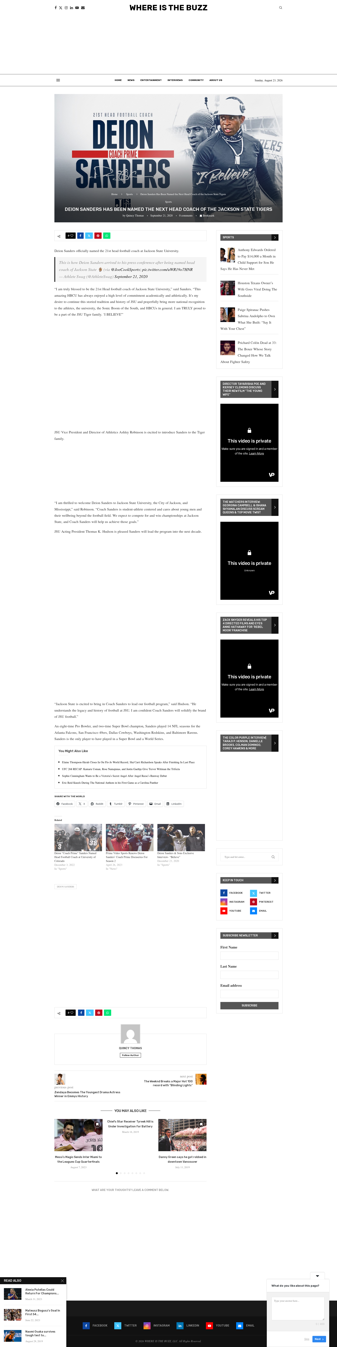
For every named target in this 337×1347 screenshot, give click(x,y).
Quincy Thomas (135, 215)
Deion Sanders (65, 886)
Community (196, 80)
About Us (215, 80)
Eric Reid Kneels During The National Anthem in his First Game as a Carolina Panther (110, 782)
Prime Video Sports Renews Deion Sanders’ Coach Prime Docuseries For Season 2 (127, 857)
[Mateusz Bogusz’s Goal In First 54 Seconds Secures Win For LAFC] (12, 1315)
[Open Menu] (58, 80)
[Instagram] (66, 8)
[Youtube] (77, 8)
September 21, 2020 (131, 276)
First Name (228, 947)
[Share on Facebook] (80, 235)
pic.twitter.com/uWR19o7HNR (167, 269)
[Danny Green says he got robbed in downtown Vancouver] (182, 1135)
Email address (231, 985)
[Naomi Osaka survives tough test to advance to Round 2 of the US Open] (12, 1336)
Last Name (228, 966)
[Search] (281, 8)
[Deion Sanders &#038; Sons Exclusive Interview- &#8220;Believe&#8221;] (181, 837)
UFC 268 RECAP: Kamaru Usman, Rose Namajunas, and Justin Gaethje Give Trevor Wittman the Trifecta (121, 769)
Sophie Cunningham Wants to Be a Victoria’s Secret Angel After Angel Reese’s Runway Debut (114, 776)
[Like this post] (71, 235)
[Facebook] (55, 8)
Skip (306, 1339)
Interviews (175, 80)
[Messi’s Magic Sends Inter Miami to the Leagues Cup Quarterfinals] (78, 1135)
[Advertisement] (168, 45)
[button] (59, 1146)
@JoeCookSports (125, 269)
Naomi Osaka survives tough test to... (40, 1333)
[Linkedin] (71, 8)
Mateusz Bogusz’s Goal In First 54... (42, 1312)
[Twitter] (61, 8)
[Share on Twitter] (89, 235)
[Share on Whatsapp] (106, 235)
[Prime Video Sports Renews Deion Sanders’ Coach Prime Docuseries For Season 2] (129, 837)
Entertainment (151, 80)
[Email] (83, 8)
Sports (129, 194)
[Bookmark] (97, 1124)
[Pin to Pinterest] (98, 235)
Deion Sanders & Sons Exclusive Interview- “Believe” (175, 855)
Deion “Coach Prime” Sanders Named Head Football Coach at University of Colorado (75, 857)
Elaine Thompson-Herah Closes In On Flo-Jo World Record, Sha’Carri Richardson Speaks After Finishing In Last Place (128, 762)
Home (118, 80)
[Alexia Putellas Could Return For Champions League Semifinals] (12, 1294)
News (131, 80)
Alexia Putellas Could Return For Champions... (42, 1291)
